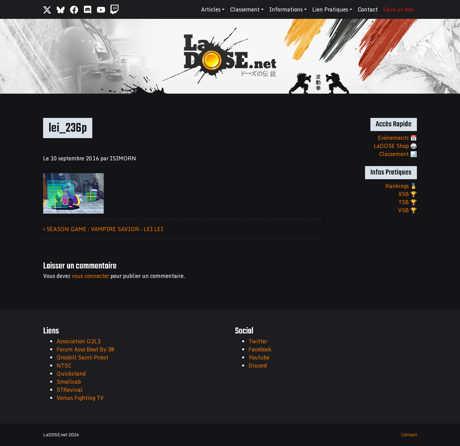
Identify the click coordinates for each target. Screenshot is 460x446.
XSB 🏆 (407, 194)
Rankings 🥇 (401, 186)
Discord (258, 365)
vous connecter (90, 276)
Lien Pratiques (330, 9)
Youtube (259, 357)
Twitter (258, 341)
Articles (211, 9)
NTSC (64, 365)
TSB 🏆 (407, 202)
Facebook (260, 349)
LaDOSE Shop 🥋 (395, 145)
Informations (286, 9)
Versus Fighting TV (80, 397)
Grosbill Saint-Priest (82, 357)
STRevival (70, 389)
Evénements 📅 (397, 137)
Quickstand (71, 373)
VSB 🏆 (407, 210)
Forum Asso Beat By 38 (85, 349)
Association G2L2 (79, 341)
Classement (245, 9)
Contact (368, 9)
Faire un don (398, 9)
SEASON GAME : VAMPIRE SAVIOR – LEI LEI (104, 229)
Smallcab (69, 381)
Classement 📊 (398, 154)
